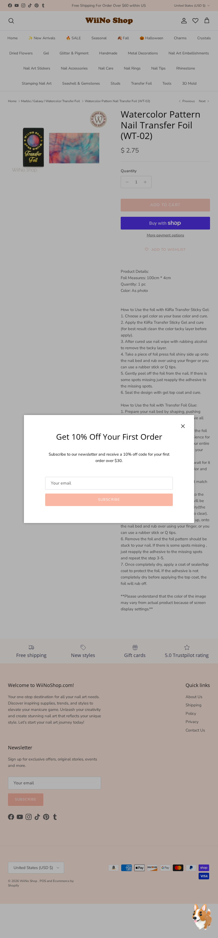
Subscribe (109, 499)
